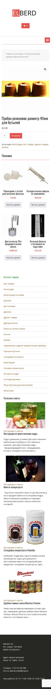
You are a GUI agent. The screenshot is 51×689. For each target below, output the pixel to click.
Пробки (5, 147)
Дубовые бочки (11, 323)
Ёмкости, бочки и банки (14, 328)
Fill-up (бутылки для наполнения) (18, 385)
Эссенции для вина (12, 379)
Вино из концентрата (13, 487)
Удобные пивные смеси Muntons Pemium (22, 603)
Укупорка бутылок (12, 351)
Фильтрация (9, 362)
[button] (47, 40)
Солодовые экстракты (14, 357)
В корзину (16, 135)
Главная (9, 54)
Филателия (8, 390)
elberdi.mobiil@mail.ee (19, 671)
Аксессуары (18, 54)
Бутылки (7, 300)
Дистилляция (9, 306)
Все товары (28, 144)
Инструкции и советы (13, 431)
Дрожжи (7, 312)
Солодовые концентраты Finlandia (19, 550)
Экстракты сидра (11, 374)
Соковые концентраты (14, 368)
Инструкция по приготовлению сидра (20, 433)
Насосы (7, 334)
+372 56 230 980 (19, 668)
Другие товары (41, 144)
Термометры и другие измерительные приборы (25, 345)
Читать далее (13, 204)
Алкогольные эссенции (14, 295)
